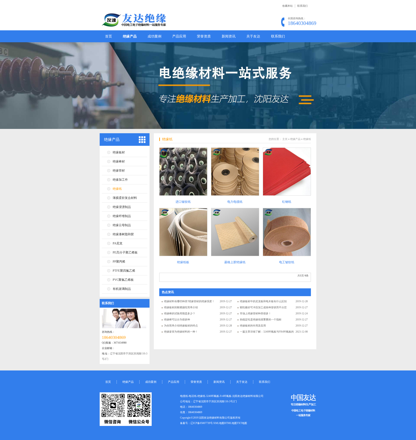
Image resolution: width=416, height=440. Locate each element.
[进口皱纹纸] (183, 172)
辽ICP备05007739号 (201, 423)
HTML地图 (230, 423)
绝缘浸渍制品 (122, 207)
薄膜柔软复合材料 (125, 198)
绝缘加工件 (120, 179)
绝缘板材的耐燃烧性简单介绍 (181, 307)
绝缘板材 (119, 152)
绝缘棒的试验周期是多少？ (179, 313)
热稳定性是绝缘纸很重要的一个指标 (260, 319)
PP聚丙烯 (119, 261)
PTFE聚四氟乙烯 (124, 270)
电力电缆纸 (234, 201)
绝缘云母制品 (122, 225)
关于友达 (253, 36)
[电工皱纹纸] (286, 232)
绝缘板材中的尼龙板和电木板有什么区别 (263, 301)
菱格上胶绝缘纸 (234, 262)
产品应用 (179, 36)
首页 (108, 36)
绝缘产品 (130, 36)
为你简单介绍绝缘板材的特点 (181, 325)
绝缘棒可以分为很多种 (177, 319)
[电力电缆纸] (235, 172)
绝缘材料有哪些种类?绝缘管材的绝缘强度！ (189, 301)
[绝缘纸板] (183, 232)
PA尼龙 (117, 243)
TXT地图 (242, 423)
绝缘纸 (117, 188)
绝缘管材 (119, 170)
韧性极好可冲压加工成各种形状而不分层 (263, 307)
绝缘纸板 (183, 262)
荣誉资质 (204, 36)
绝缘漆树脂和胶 (123, 234)
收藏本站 (287, 5)
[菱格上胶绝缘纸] (235, 232)
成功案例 (154, 36)
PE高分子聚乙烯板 (125, 252)
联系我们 (302, 5)
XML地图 (218, 423)
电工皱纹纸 (286, 262)
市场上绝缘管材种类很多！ (255, 313)
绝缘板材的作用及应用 (253, 325)
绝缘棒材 (119, 161)
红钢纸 (286, 201)
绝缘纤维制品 (122, 216)
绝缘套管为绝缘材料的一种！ (181, 331)
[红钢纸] (286, 172)
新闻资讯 (229, 36)
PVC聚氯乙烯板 (123, 279)
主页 (285, 139)
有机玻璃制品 (122, 289)
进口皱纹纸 (183, 201)
